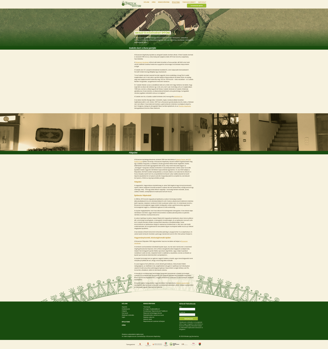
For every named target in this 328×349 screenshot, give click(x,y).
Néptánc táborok (148, 317)
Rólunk (146, 2)
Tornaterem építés (196, 5)
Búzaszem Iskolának (142, 62)
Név (180, 307)
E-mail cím (182, 312)
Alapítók (124, 307)
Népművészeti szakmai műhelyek (154, 321)
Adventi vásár (147, 319)
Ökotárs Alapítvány (185, 106)
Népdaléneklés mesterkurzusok (153, 315)
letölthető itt (178, 96)
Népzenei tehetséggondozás (152, 313)
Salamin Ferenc (181, 159)
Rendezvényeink (163, 2)
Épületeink (176, 2)
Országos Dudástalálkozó (151, 309)
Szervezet (125, 313)
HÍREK (124, 325)
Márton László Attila (182, 283)
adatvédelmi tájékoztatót (188, 327)
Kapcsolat (202, 2)
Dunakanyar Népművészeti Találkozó (155, 311)
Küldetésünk (126, 309)
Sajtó (123, 317)
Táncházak (146, 307)
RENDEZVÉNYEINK (149, 304)
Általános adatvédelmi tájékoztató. (133, 334)
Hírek (154, 2)
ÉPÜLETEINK (126, 322)
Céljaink (124, 311)
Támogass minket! (189, 2)
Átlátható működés (128, 315)
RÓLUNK (125, 304)
